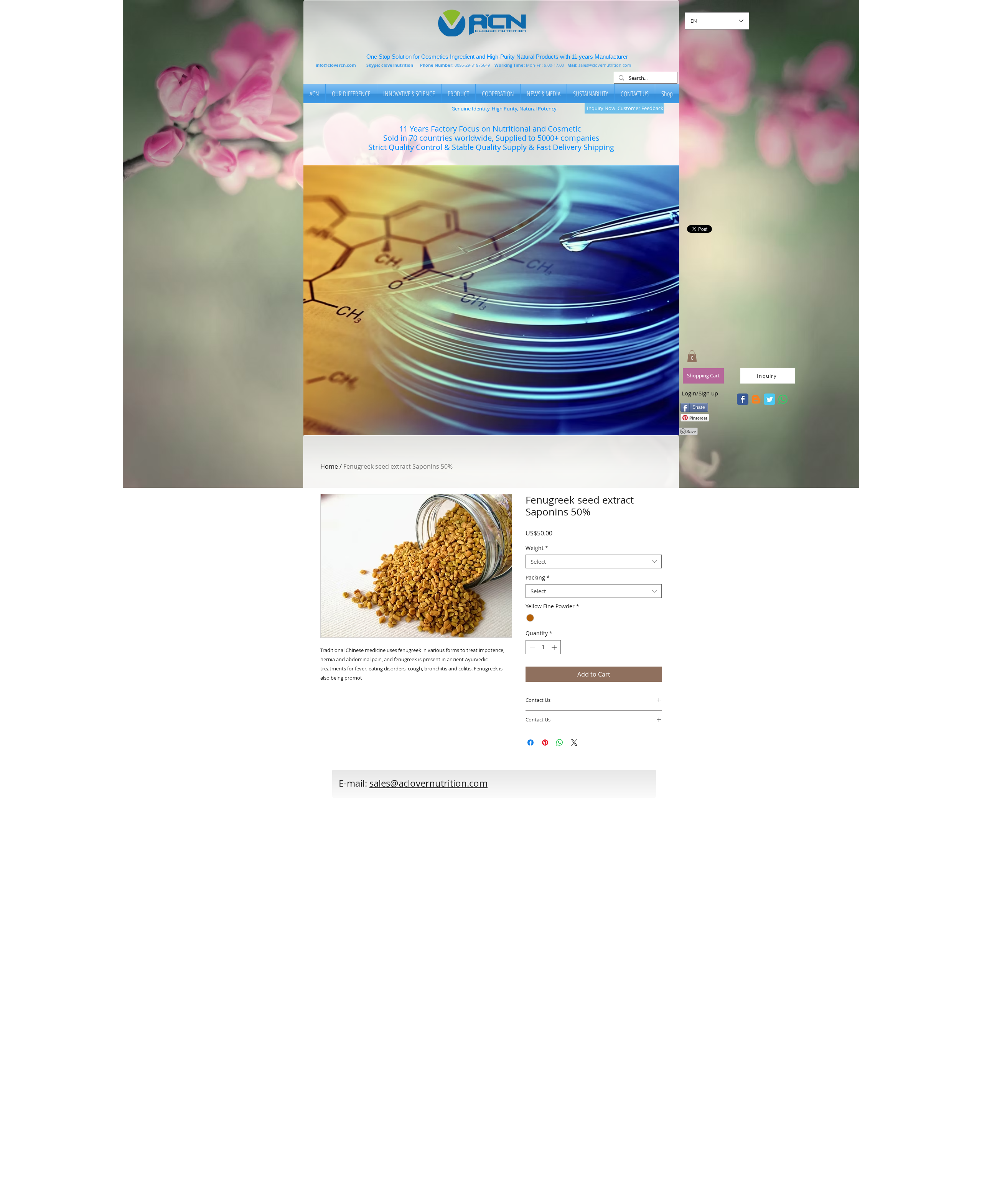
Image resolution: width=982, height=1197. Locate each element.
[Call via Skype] (539, 787)
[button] (491, 300)
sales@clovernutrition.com (604, 65)
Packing (538, 578)
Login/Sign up (700, 393)
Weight (537, 548)
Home (329, 466)
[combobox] (594, 561)
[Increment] (555, 647)
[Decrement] (531, 647)
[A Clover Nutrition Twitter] (742, 399)
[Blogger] (756, 399)
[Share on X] (574, 742)
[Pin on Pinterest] (545, 742)
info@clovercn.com (336, 65)
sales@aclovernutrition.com (428, 783)
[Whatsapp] (783, 399)
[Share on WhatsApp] (559, 742)
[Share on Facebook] (530, 742)
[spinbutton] (543, 647)
